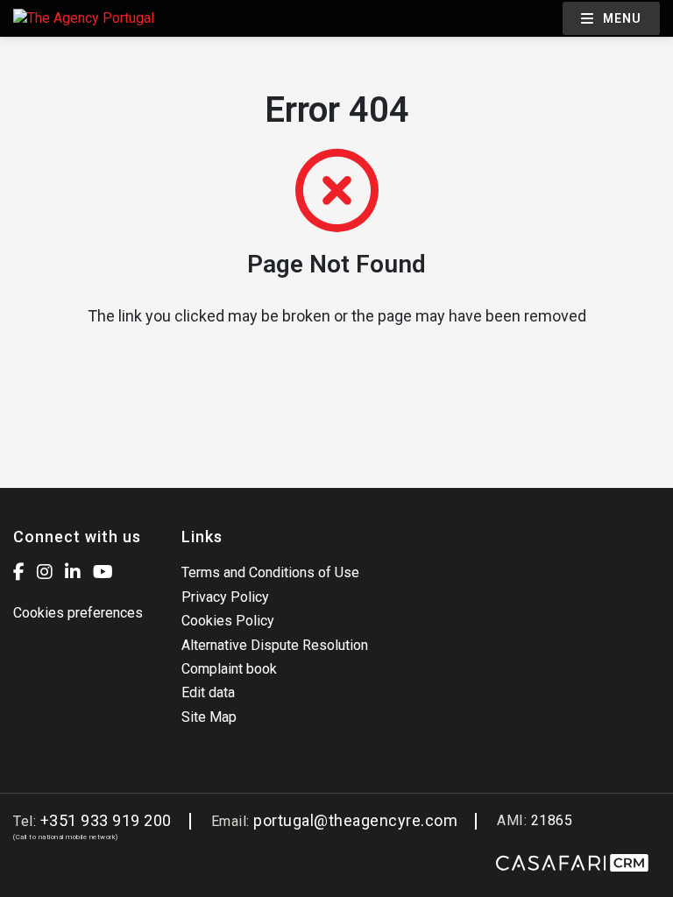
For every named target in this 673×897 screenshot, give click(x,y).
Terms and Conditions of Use (270, 572)
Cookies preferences (78, 612)
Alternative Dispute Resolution (274, 645)
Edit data (208, 692)
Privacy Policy (225, 597)
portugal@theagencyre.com (355, 820)
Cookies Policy (227, 620)
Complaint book (229, 668)
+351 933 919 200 (106, 820)
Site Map (209, 717)
